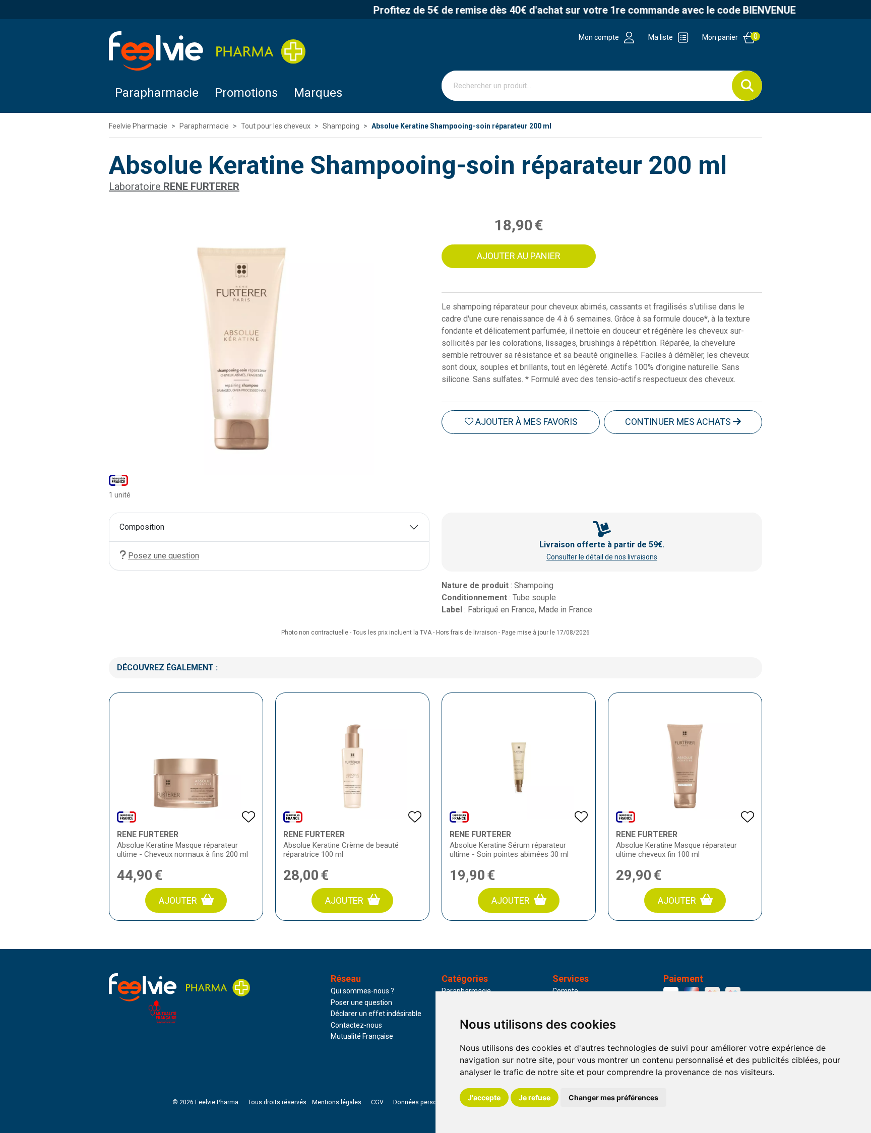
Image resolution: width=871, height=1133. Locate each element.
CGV (377, 1102)
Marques (318, 93)
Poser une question (361, 1002)
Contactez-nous (356, 1025)
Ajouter (178, 900)
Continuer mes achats (679, 421)
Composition (141, 527)
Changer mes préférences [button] (613, 1097)
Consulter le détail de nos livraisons (601, 557)
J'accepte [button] (484, 1097)
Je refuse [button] (534, 1097)
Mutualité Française (362, 1036)
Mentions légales (336, 1102)
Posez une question (163, 555)
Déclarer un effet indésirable (376, 1014)
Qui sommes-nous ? (362, 991)
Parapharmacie (157, 93)
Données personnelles (425, 1102)
